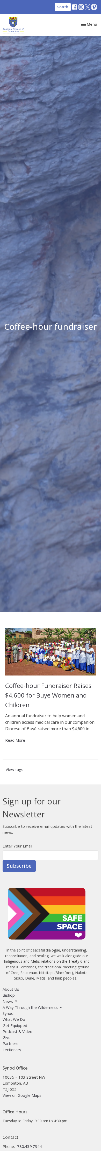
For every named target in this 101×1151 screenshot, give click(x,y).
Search (62, 6)
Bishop (9, 995)
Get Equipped (15, 1025)
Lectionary (12, 1049)
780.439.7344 (29, 1146)
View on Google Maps (22, 1095)
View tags (14, 769)
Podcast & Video (17, 1031)
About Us (11, 989)
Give (7, 1037)
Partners (10, 1043)
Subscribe (19, 865)
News (8, 1001)
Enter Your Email (17, 846)
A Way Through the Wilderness (30, 1007)
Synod (8, 1013)
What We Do (14, 1019)
